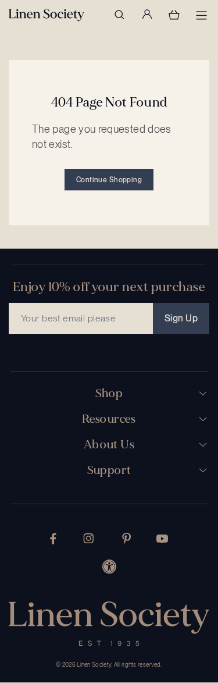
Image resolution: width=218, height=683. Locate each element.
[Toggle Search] (119, 14)
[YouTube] (162, 539)
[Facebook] (53, 538)
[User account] (146, 14)
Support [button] (109, 470)
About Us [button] (109, 445)
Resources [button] (109, 419)
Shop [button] (109, 394)
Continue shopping (109, 180)
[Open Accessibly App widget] (109, 567)
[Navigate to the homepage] (46, 15)
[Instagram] (88, 538)
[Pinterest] (127, 538)
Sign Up (181, 318)
